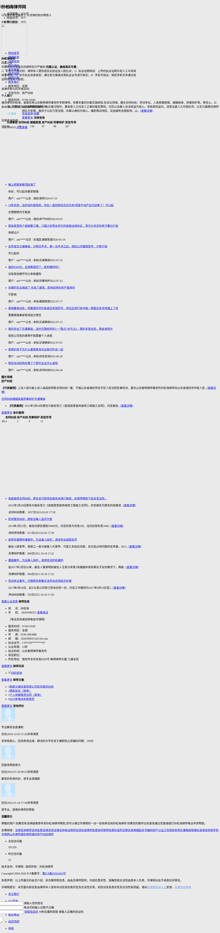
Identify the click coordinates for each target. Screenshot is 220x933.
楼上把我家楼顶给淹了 (22, 184)
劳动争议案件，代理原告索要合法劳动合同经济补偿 (40, 580)
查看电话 (42, 612)
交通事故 (39, 398)
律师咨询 (31, 830)
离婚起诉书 (140, 830)
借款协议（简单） (21, 690)
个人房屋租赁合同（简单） (26, 694)
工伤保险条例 (172, 830)
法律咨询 (13, 61)
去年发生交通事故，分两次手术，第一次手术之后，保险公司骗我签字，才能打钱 (57, 246)
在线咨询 (27, 113)
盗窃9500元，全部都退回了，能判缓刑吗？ (34, 267)
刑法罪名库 (126, 830)
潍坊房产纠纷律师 (43, 834)
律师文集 (13, 77)
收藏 (36, 113)
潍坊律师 (26, 834)
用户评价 (13, 65)
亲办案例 (13, 69)
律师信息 (13, 57)
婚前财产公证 (155, 830)
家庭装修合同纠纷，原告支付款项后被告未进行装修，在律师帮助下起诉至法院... (57, 498)
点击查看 (22, 127)
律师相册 (13, 73)
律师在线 (75, 830)
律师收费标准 (111, 830)
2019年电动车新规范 (22, 699)
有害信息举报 (183, 887)
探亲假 (209, 830)
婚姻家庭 (17, 398)
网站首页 (13, 53)
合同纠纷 (6, 398)
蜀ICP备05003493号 (54, 873)
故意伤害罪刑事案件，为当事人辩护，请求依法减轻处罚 (42, 539)
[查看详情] (146, 110)
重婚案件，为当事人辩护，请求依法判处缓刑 (35, 560)
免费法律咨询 (45, 830)
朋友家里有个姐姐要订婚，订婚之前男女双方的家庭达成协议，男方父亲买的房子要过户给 (63, 225)
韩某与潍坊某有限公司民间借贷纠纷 (32, 686)
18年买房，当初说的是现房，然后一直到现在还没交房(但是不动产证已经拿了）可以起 (61, 205)
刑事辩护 (28, 398)
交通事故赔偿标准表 (192, 830)
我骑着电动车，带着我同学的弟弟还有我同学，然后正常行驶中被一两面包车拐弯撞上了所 (63, 308)
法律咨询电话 (62, 830)
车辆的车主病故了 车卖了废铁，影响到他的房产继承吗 (41, 287)
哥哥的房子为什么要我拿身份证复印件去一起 (35, 349)
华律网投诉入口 (156, 887)
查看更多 (27, 117)
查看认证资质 (9, 601)
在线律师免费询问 (92, 830)
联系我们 (13, 82)
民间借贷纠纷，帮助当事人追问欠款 (30, 519)
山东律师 (15, 834)
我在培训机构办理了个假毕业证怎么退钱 (33, 363)
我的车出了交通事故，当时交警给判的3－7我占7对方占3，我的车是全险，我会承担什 (60, 328)
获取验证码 (31, 911)
